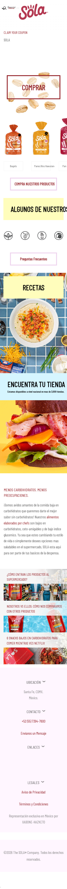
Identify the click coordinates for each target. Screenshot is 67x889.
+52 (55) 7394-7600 (33, 721)
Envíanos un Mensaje (33, 733)
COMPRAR (33, 87)
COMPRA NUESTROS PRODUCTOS (35, 184)
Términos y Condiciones (33, 804)
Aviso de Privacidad (33, 792)
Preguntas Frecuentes (33, 259)
